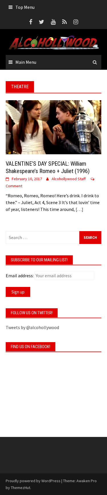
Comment (14, 185)
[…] (79, 209)
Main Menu (25, 62)
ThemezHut (20, 487)
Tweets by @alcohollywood (32, 327)
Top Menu (25, 7)
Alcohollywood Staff (69, 178)
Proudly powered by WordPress (33, 480)
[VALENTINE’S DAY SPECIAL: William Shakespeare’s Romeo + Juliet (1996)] (53, 126)
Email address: (20, 275)
